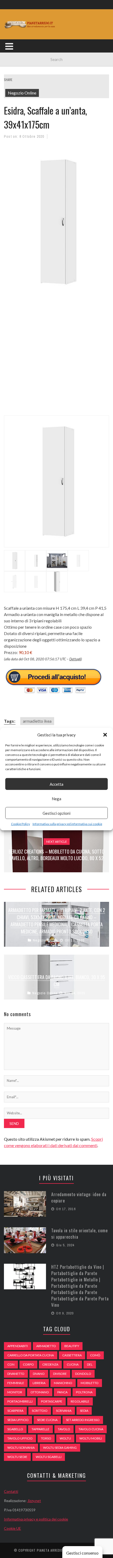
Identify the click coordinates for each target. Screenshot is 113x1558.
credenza (50, 1364)
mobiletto (90, 1383)
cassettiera (72, 1355)
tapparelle (40, 1429)
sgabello (15, 1429)
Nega (56, 798)
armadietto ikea (37, 720)
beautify (71, 1346)
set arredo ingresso (83, 1420)
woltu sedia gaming (60, 1448)
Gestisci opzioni (56, 813)
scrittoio (40, 1411)
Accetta (56, 784)
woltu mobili (90, 1438)
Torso (46, 1438)
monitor (14, 1392)
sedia (84, 1411)
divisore (60, 1374)
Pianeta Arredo (49, 1550)
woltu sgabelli (48, 1457)
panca (62, 1392)
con (10, 1364)
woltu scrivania (21, 1448)
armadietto (46, 1346)
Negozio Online (22, 92)
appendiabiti (17, 1346)
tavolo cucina (91, 1429)
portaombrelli (20, 1401)
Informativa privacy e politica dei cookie (36, 1519)
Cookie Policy (20, 824)
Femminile (15, 1383)
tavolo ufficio (20, 1438)
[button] (105, 734)
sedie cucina (47, 1420)
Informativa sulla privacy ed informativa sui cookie (67, 824)
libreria (39, 1383)
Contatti (11, 1491)
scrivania (63, 1411)
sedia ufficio (18, 1420)
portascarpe (51, 1401)
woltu (65, 1438)
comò (95, 1355)
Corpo (28, 1364)
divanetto (15, 1374)
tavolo (64, 1429)
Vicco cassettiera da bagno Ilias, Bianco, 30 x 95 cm (56, 981)
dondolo (83, 1374)
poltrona (84, 1392)
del (90, 1364)
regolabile (80, 1401)
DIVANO (39, 1374)
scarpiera (15, 1411)
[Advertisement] (56, 357)
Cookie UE (12, 1528)
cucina (73, 1364)
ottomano (39, 1392)
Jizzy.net (34, 1500)
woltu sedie (17, 1457)
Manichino (63, 1383)
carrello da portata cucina (30, 1355)
